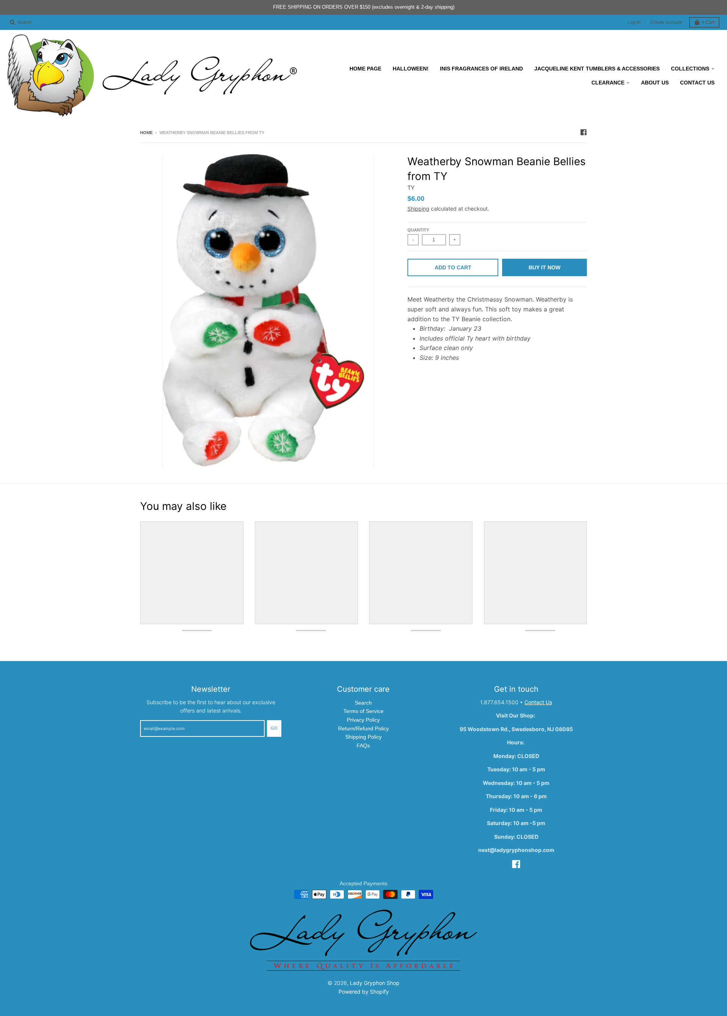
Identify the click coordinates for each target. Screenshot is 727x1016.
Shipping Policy (363, 737)
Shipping (418, 208)
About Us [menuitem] (655, 83)
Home (146, 132)
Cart (708, 22)
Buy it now (544, 267)
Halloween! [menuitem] (411, 69)
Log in (634, 22)
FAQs (363, 745)
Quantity (418, 230)
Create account (666, 22)
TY (411, 187)
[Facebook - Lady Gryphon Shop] (583, 132)
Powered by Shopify (364, 991)
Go (274, 728)
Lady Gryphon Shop (374, 983)
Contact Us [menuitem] (697, 83)
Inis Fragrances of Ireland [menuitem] (481, 69)
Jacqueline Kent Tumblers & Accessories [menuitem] (597, 69)
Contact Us (538, 702)
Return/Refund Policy (363, 728)
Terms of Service (363, 711)
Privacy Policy (363, 720)
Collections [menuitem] (690, 69)
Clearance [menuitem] (607, 83)
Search (363, 703)
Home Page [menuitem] (365, 69)
